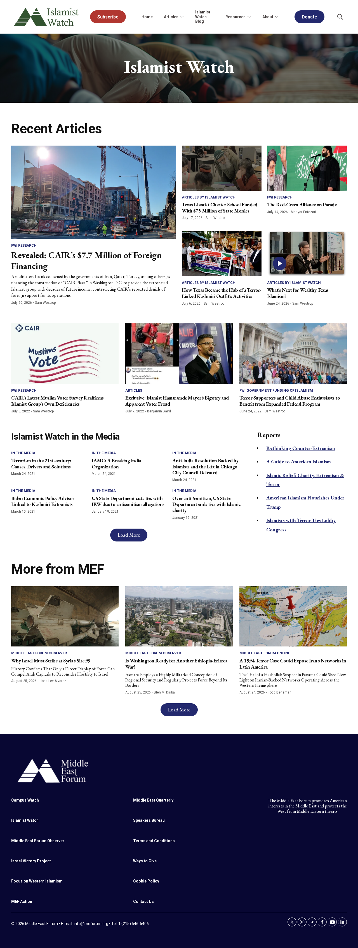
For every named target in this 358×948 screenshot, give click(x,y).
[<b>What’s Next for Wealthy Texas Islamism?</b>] (307, 253)
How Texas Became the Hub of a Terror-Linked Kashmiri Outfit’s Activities (222, 293)
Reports (269, 435)
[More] (182, 17)
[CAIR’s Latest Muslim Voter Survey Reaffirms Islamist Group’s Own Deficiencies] (65, 353)
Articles (133, 390)
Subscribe (108, 17)
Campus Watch (25, 800)
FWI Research (24, 245)
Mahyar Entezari (303, 212)
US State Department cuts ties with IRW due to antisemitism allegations (128, 501)
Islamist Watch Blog (202, 17)
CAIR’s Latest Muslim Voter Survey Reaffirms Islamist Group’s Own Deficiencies (57, 400)
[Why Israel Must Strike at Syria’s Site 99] (65, 616)
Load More (128, 535)
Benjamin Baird (159, 411)
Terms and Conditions (154, 841)
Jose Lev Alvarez (53, 681)
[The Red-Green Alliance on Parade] (307, 168)
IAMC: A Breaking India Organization (116, 463)
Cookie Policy (146, 881)
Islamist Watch (25, 820)
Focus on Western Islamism (37, 881)
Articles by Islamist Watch (208, 197)
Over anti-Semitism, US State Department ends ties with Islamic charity (206, 504)
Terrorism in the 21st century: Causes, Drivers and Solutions (41, 463)
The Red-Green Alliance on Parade (301, 204)
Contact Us (143, 901)
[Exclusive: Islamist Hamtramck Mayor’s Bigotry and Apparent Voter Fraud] (179, 353)
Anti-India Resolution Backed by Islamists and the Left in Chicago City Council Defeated (205, 466)
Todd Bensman (279, 692)
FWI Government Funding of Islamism (276, 390)
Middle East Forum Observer (39, 653)
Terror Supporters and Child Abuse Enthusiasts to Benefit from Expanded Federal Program (289, 400)
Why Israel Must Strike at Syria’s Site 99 (51, 660)
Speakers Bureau (149, 820)
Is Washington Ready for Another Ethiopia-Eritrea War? (176, 663)
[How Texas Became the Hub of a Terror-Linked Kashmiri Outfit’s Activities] (222, 253)
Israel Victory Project (31, 861)
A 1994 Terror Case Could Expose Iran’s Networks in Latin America (292, 663)
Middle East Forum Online (264, 653)
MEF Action (21, 901)
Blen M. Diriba (164, 692)
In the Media (23, 453)
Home (147, 17)
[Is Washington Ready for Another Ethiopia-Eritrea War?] (179, 616)
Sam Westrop (45, 303)
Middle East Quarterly (153, 800)
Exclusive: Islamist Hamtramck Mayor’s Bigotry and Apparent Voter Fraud (177, 400)
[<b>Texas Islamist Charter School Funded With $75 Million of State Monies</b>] (222, 168)
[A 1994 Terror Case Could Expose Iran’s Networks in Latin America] (293, 616)
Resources (235, 17)
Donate (309, 17)
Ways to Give (145, 861)
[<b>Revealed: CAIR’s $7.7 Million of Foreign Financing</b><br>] (93, 192)
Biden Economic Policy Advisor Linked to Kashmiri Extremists (42, 501)
